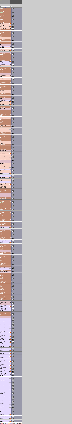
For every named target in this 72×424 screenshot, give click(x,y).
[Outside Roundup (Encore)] (13, 256)
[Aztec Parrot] (13, 217)
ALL (0, 423)
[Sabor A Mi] (13, 191)
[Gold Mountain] (13, 119)
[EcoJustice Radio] (13, 167)
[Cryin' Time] (13, 83)
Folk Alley (1, 44)
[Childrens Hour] (13, 26)
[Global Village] (13, 98)
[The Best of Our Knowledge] (13, 170)
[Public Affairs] (13, 181)
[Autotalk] (13, 61)
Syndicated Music (18, 423)
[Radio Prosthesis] (13, 112)
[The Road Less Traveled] (13, 144)
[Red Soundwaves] (13, 140)
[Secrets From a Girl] (13, 220)
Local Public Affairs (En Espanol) (9, 423)
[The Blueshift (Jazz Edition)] (13, 282)
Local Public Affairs (6, 423)
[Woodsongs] (13, 160)
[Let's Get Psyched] (13, 325)
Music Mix (13, 423)
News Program (14, 423)
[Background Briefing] (13, 90)
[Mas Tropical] (13, 111)
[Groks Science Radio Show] (13, 153)
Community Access (4, 423)
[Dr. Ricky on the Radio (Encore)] (13, 107)
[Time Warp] (13, 94)
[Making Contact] (13, 76)
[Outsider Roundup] (13, 264)
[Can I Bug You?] (13, 173)
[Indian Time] (13, 242)
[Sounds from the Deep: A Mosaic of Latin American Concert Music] (13, 147)
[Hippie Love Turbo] (13, 136)
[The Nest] (13, 299)
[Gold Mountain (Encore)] (13, 80)
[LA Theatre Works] (13, 163)
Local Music (5, 423)
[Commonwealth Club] (13, 184)
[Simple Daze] (13, 16)
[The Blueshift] (13, 53)
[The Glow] (13, 234)
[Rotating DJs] (13, 8)
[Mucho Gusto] (13, 201)
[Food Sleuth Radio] (13, 47)
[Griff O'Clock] (13, 15)
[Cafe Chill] (13, 195)
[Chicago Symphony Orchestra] (13, 150)
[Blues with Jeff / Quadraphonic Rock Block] (13, 43)
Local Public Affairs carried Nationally (11, 423)
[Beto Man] (13, 36)
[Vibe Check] (13, 40)
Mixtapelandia (1, 12)
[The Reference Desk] (13, 227)
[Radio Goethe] (13, 194)
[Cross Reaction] (13, 29)
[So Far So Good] (13, 69)
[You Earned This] (13, 101)
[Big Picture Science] (13, 23)
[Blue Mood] (13, 115)
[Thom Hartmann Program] (13, 50)
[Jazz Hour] (13, 190)
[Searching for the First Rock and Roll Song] (13, 108)
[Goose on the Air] (13, 58)
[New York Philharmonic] (13, 73)
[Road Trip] (13, 68)
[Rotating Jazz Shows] (13, 285)
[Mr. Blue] (13, 33)
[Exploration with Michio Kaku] (13, 79)
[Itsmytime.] (13, 260)
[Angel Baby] (13, 32)
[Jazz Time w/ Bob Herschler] (13, 133)
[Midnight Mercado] (13, 238)
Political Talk (16, 423)
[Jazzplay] (13, 122)
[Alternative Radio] (13, 129)
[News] (13, 65)
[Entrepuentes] (13, 86)
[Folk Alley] (13, 44)
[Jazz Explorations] (13, 126)
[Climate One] (13, 157)
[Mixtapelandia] (13, 12)
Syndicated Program (20, 423)
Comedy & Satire (2, 423)
